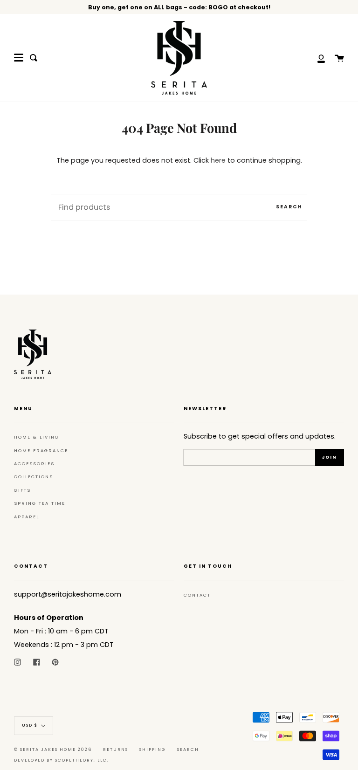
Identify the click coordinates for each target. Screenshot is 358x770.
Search (289, 206)
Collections (33, 477)
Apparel (26, 517)
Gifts (22, 490)
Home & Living (36, 437)
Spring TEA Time (39, 503)
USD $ (30, 726)
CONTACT (197, 595)
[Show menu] (19, 57)
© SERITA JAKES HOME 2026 (53, 749)
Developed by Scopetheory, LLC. (61, 760)
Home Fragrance (41, 450)
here (218, 160)
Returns (115, 749)
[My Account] (316, 58)
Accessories (34, 464)
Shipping (152, 749)
